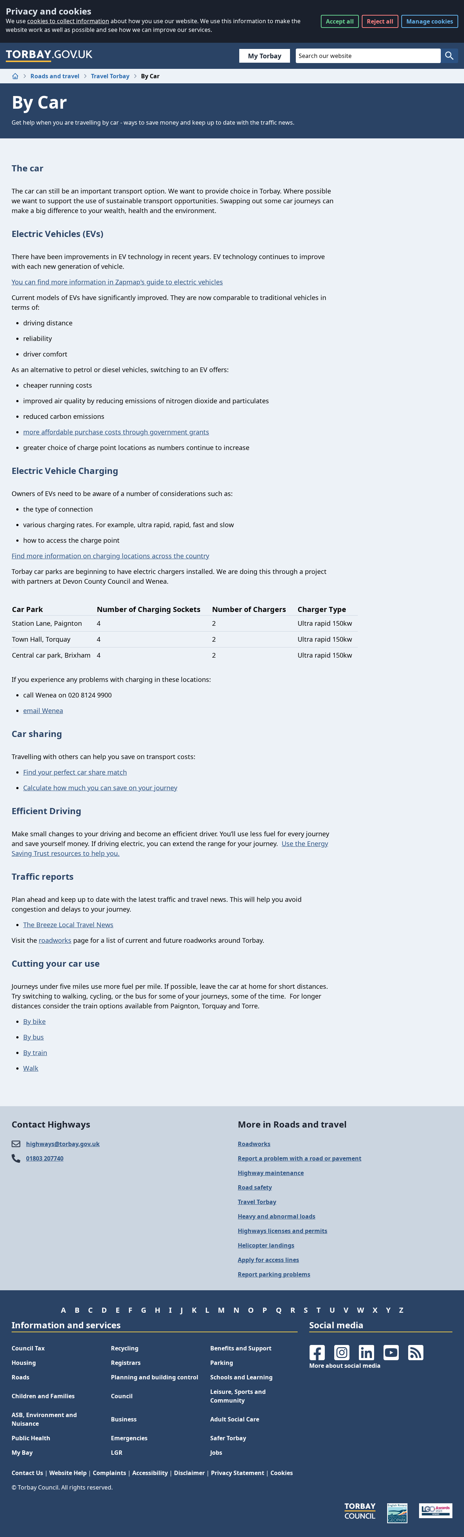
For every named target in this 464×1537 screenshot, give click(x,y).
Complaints (109, 1473)
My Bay (22, 1453)
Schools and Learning (241, 1377)
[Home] (15, 76)
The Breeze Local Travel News (68, 924)
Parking (221, 1363)
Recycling (124, 1348)
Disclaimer (189, 1473)
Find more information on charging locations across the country (110, 555)
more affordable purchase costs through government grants (116, 432)
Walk (30, 1068)
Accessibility (150, 1473)
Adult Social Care (234, 1419)
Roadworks (254, 1144)
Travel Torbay (110, 76)
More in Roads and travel (292, 1124)
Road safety (255, 1187)
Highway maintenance (271, 1173)
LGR (117, 1453)
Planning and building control (154, 1377)
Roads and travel (54, 76)
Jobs (216, 1453)
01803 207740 (44, 1158)
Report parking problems (274, 1274)
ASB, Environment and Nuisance (44, 1419)
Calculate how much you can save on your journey (100, 787)
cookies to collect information (68, 21)
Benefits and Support (241, 1348)
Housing (24, 1363)
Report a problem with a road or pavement (299, 1158)
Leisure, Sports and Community (238, 1396)
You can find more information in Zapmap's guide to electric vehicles (117, 282)
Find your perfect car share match (75, 772)
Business (124, 1419)
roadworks (55, 940)
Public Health (31, 1438)
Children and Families (43, 1396)
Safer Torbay (228, 1438)
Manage (429, 21)
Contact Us (27, 1473)
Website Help (68, 1473)
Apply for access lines (268, 1260)
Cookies (281, 1473)
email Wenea (43, 710)
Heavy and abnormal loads (276, 1216)
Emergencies (129, 1438)
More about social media (345, 1366)
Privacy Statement (237, 1473)
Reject (380, 21)
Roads (20, 1377)
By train (35, 1052)
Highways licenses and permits (282, 1231)
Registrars (126, 1363)
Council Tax (28, 1348)
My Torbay (264, 55)
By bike (34, 1021)
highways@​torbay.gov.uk (63, 1144)
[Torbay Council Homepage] (49, 56)
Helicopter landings (266, 1245)
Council (122, 1396)
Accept (340, 21)
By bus (33, 1037)
